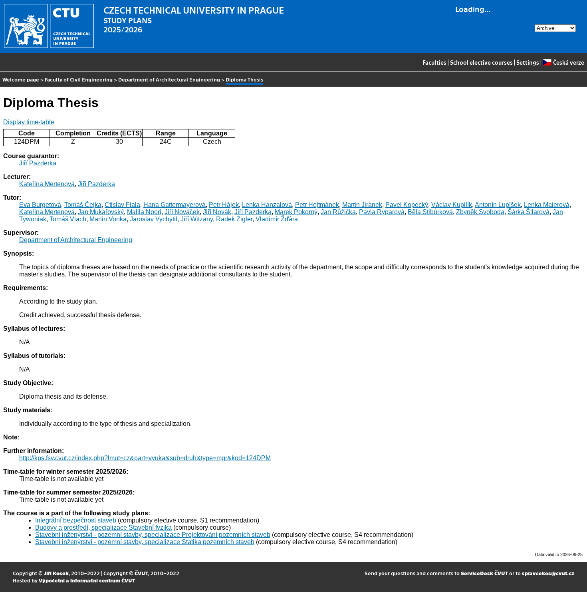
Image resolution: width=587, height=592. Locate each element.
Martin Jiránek (362, 204)
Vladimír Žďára (277, 219)
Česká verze (568, 62)
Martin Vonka (108, 219)
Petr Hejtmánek (317, 204)
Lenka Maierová (546, 204)
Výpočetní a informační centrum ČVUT (87, 580)
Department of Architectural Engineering (169, 79)
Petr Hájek (224, 204)
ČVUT (141, 573)
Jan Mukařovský (101, 212)
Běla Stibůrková (430, 212)
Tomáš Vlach (68, 219)
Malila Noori (144, 212)
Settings (527, 62)
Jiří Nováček (182, 212)
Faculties (434, 62)
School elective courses (481, 62)
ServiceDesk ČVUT (484, 573)
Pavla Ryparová (382, 212)
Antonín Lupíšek (498, 204)
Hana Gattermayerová (174, 204)
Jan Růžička (338, 212)
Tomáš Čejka (82, 204)
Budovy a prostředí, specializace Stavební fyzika (103, 527)
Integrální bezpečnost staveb (75, 520)
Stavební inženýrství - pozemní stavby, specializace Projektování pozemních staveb (152, 534)
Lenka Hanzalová (267, 204)
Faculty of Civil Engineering (79, 79)
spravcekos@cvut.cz (548, 573)
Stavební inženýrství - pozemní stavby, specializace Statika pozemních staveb (144, 541)
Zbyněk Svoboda (480, 212)
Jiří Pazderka (37, 163)
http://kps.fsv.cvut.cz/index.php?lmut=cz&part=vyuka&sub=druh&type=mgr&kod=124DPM (145, 458)
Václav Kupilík (451, 204)
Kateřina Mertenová (47, 184)
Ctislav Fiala (122, 204)
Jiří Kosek (56, 573)
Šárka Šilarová (528, 212)
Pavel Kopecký (406, 204)
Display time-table (28, 122)
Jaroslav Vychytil (153, 219)
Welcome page (20, 79)
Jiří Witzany (196, 219)
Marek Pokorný (296, 212)
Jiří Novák (217, 212)
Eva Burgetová (40, 204)
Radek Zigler (234, 219)
